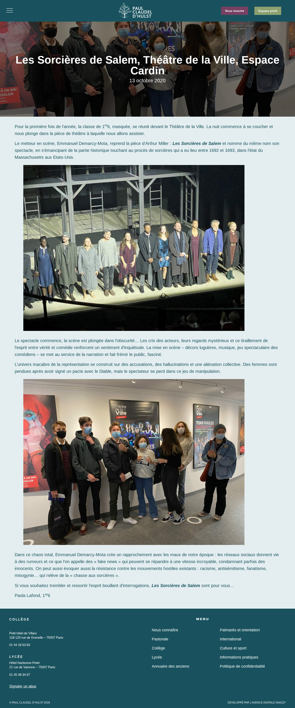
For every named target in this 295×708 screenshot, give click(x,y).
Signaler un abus (22, 686)
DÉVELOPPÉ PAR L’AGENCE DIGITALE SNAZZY (257, 702)
